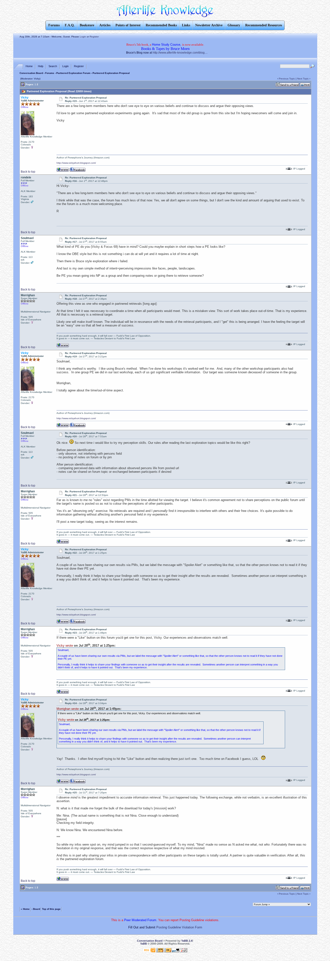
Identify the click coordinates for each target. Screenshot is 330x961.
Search (53, 66)
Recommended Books (161, 25)
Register (94, 36)
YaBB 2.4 (186, 940)
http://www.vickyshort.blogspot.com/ (76, 163)
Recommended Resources (263, 25)
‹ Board (36, 909)
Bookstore (87, 25)
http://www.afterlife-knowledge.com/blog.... (180, 52)
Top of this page (51, 909)
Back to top (28, 171)
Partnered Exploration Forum (73, 73)
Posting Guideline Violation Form (179, 927)
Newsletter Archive (208, 25)
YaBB (143, 943)
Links (186, 25)
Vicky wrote (65, 645)
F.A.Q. (70, 25)
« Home (25, 909)
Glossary (234, 25)
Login (83, 36)
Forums (49, 73)
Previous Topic (287, 78)
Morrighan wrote (68, 709)
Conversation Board (31, 73)
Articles (104, 25)
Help (40, 66)
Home (29, 66)
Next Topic (303, 78)
